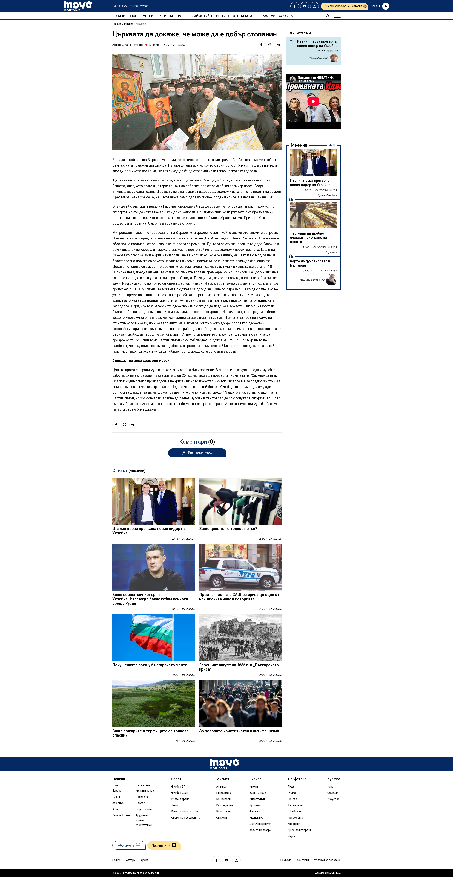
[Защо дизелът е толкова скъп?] (240, 501)
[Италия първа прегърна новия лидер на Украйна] (153, 501)
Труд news (331, 252)
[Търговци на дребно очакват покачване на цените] (313, 215)
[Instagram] (314, 6)
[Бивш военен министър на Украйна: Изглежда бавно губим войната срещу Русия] (153, 567)
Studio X (336, 873)
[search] (327, 16)
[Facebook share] (261, 44)
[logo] (78, 6)
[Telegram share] (278, 44)
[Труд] (224, 764)
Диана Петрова (132, 45)
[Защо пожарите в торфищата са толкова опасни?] (153, 703)
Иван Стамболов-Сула (312, 279)
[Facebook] (294, 6)
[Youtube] (304, 6)
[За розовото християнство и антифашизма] (240, 703)
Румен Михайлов (318, 58)
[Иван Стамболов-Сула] (331, 279)
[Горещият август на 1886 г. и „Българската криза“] (240, 637)
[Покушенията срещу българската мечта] (153, 637)
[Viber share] (269, 44)
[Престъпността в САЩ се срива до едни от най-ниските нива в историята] (240, 567)
